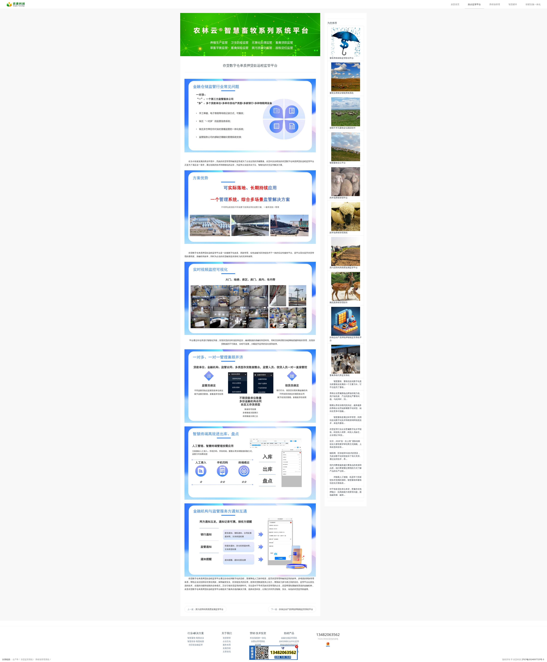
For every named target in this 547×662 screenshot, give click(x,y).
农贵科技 (270, 161)
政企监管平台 (474, 4)
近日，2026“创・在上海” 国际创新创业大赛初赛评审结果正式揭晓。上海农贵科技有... (346, 444)
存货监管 (270, 164)
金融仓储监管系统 (289, 637)
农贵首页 (455, 4)
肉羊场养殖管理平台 (339, 197)
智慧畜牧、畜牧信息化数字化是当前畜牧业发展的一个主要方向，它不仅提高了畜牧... (346, 384)
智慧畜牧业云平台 (338, 162)
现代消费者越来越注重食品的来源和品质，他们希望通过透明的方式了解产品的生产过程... (346, 468)
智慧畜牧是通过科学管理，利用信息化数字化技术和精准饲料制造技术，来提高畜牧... (346, 420)
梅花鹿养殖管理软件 (339, 302)
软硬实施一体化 (533, 4)
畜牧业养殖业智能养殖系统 (342, 92)
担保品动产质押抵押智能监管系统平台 (296, 609)
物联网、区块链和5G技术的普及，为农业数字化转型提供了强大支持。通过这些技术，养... (346, 456)
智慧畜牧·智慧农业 (195, 637)
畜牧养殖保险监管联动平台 (342, 58)
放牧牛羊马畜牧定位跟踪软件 (343, 127)
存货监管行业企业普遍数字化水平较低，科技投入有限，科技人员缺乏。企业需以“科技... (346, 432)
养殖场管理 (494, 4)
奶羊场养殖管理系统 (339, 232)
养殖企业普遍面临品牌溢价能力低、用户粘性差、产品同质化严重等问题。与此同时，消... (346, 396)
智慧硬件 (513, 4)
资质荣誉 (227, 637)
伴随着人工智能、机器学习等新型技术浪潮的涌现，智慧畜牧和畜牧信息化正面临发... (346, 480)
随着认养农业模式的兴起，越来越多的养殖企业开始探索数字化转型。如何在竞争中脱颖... (346, 408)
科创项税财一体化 (258, 637)
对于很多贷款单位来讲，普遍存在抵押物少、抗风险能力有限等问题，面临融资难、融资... (346, 492)
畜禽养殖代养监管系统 (340, 375)
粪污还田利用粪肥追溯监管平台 (209, 609)
